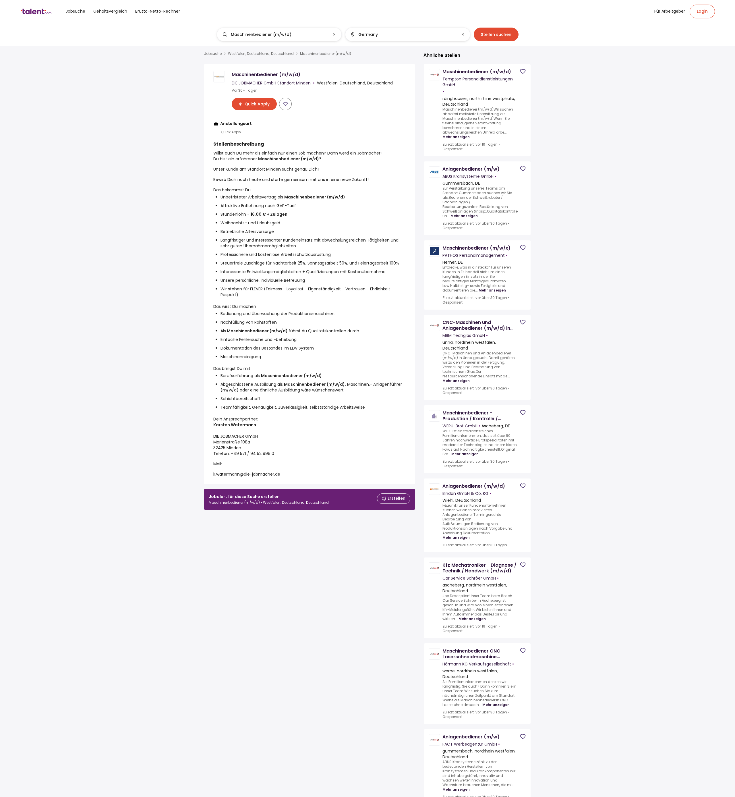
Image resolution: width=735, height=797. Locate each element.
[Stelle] (274, 34)
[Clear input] (334, 34)
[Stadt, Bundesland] (403, 34)
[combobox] (279, 34)
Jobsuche (213, 54)
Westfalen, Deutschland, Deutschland (261, 54)
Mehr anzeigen (456, 137)
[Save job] (285, 104)
